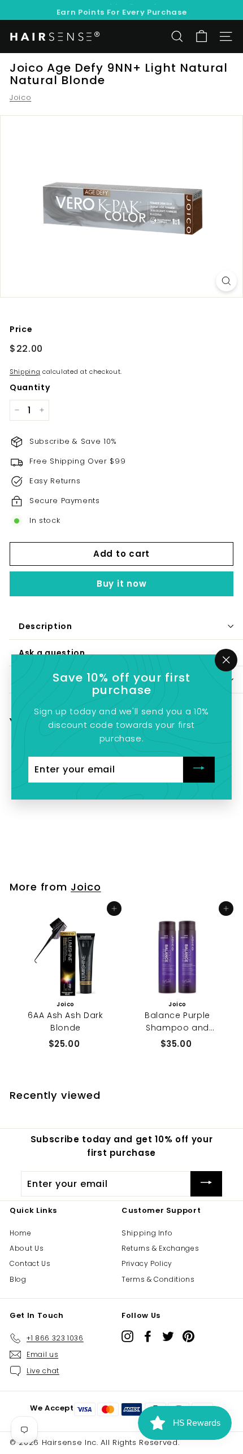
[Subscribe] (199, 770)
